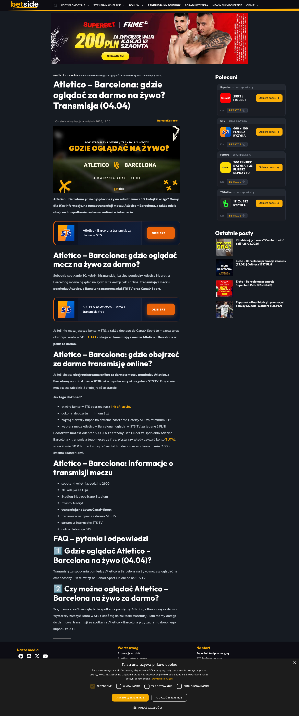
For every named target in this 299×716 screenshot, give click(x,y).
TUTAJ (91, 337)
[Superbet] (225, 98)
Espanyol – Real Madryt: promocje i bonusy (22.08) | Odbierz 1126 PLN (260, 304)
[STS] (225, 132)
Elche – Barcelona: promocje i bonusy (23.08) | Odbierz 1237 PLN (261, 262)
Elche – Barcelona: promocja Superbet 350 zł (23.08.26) (255, 283)
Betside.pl (58, 75)
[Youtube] (45, 656)
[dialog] (149, 687)
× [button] (294, 662)
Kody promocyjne (73, 5)
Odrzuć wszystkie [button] (169, 697)
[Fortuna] (225, 167)
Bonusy (134, 5)
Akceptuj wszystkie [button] (130, 697)
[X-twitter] (37, 656)
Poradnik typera (196, 5)
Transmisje (72, 75)
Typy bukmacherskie (107, 5)
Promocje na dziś (129, 653)
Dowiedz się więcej (162, 678)
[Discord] (29, 656)
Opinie (250, 5)
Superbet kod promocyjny (212, 653)
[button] (55, 5)
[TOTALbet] (225, 203)
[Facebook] (21, 656)
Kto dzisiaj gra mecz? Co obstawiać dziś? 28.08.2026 (260, 241)
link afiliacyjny (121, 406)
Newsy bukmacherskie (227, 5)
